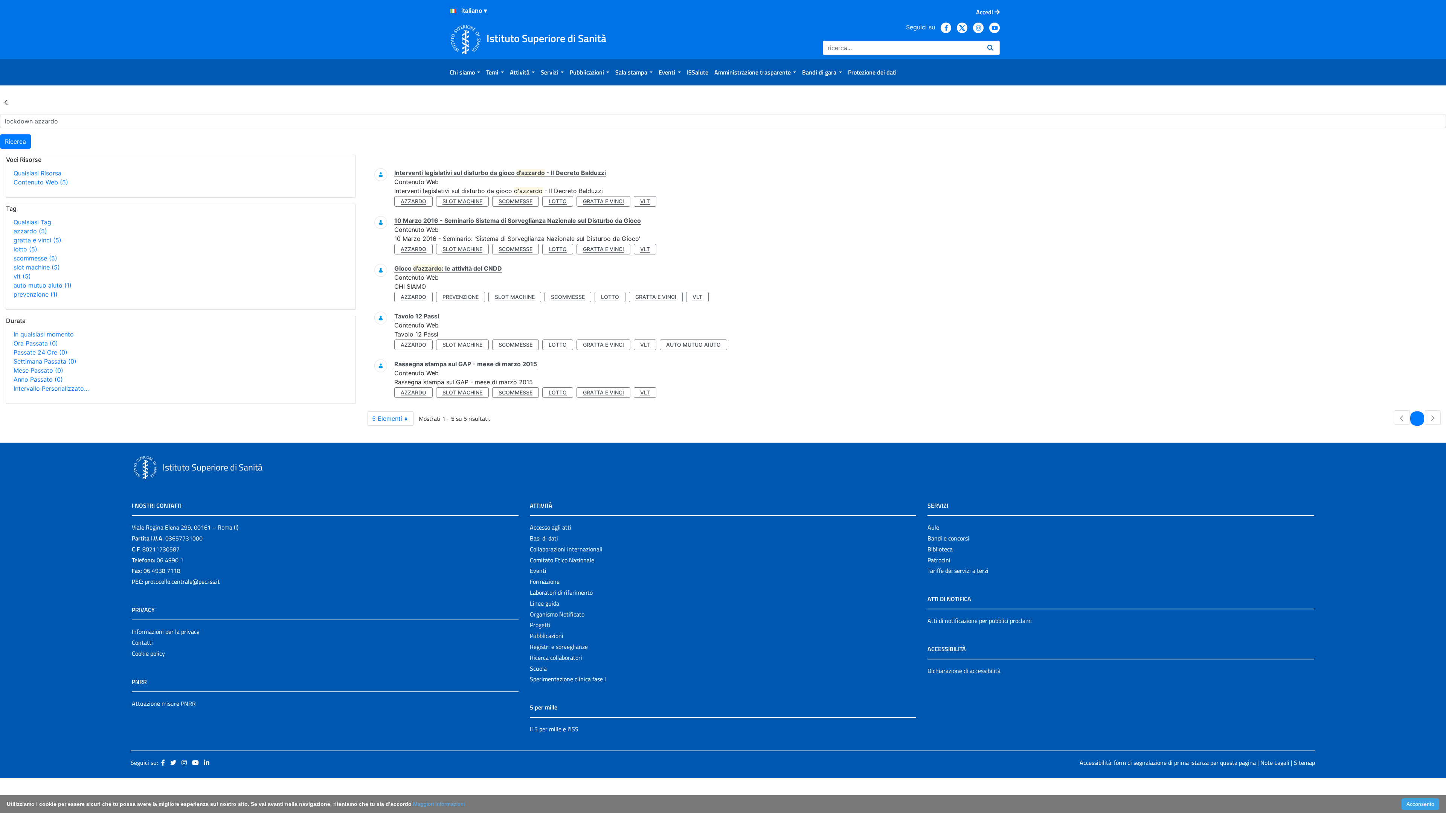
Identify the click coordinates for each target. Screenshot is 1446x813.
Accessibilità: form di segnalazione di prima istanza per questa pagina (1168, 762)
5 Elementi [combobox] (387, 418)
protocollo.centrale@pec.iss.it (182, 581)
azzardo (30, 231)
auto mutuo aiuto (43, 285)
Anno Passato (38, 379)
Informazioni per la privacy (166, 631)
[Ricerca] (990, 48)
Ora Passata (36, 343)
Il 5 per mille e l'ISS (554, 729)
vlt (22, 276)
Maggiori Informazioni (439, 804)
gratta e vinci (37, 240)
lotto (25, 249)
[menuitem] (465, 72)
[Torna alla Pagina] (6, 102)
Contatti (142, 642)
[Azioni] (453, 11)
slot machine (37, 267)
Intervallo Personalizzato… (51, 388)
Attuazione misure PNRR (164, 703)
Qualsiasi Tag (32, 222)
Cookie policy (148, 653)
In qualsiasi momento (44, 334)
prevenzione (36, 294)
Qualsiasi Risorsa (37, 173)
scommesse (35, 258)
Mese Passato (38, 370)
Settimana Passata (45, 361)
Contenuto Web (41, 182)
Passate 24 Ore (40, 352)
